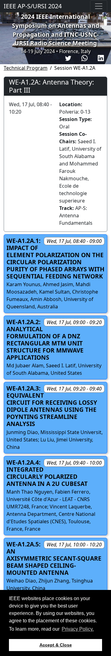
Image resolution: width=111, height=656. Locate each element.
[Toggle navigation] (98, 6)
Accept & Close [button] (55, 644)
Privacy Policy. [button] (78, 629)
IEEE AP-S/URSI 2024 (33, 6)
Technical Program (25, 68)
